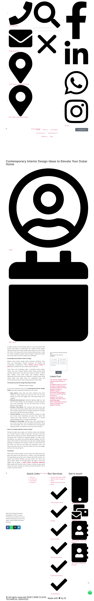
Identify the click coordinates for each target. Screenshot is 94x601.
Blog (51, 136)
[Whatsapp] (11, 527)
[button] (47, 14)
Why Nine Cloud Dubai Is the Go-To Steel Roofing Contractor (58, 394)
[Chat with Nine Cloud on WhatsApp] (90, 593)
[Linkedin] (19, 527)
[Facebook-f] (8, 527)
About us (45, 129)
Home (38, 129)
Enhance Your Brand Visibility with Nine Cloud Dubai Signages (58, 398)
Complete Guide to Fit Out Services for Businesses (58, 385)
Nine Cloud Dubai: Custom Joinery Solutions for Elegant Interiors (58, 403)
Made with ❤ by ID (57, 598)
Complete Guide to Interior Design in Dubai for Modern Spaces (58, 389)
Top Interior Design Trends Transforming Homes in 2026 (58, 381)
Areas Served (52, 133)
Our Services (39, 133)
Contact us (44, 136)
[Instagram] (15, 527)
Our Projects (54, 129)
